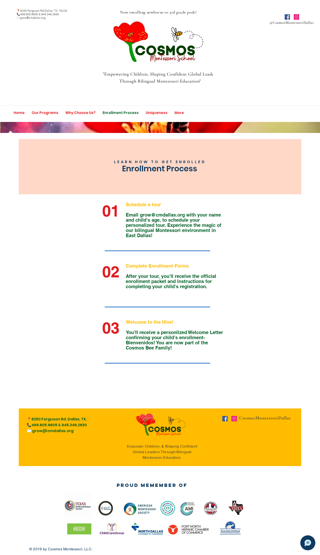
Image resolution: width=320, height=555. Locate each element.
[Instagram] (296, 17)
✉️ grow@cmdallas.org (50, 431)
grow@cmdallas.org (32, 17)
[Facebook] (287, 17)
